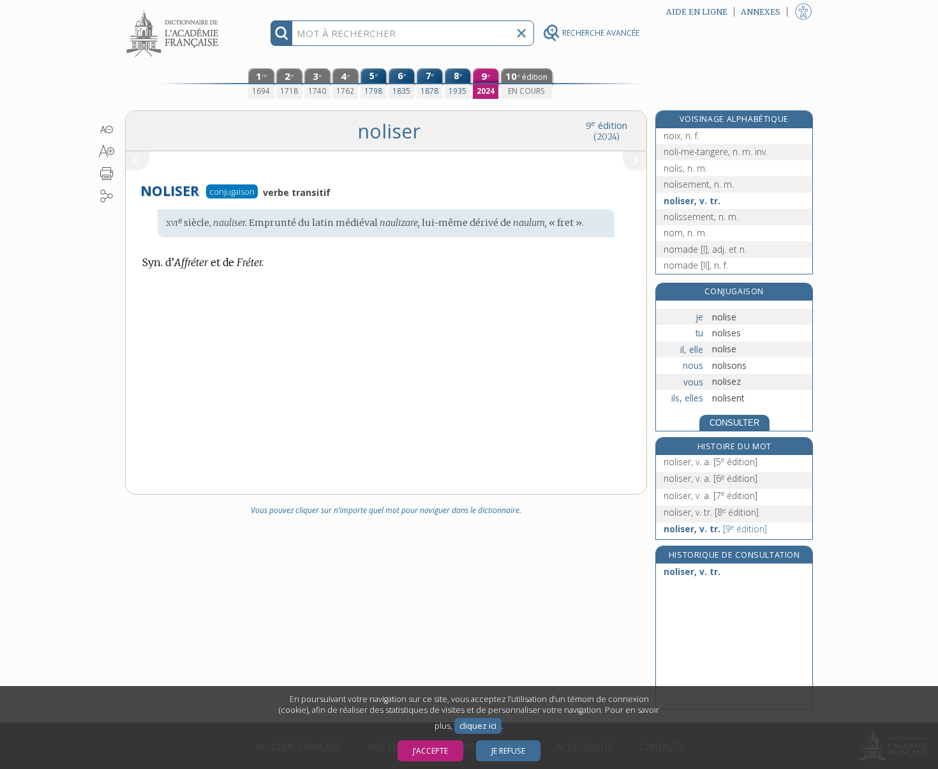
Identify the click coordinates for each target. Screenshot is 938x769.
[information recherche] (282, 33)
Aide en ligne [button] (696, 12)
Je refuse (508, 750)
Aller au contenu (174, 11)
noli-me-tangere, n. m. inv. (716, 152)
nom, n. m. (685, 233)
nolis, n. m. (685, 168)
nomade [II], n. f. (696, 265)
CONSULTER (734, 423)
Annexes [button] (760, 12)
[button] (107, 129)
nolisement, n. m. (699, 184)
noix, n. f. (681, 136)
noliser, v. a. (710, 462)
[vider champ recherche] (521, 33)
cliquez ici (477, 725)
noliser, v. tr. (692, 201)
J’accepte (430, 750)
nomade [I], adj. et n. (705, 249)
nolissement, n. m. (701, 217)
